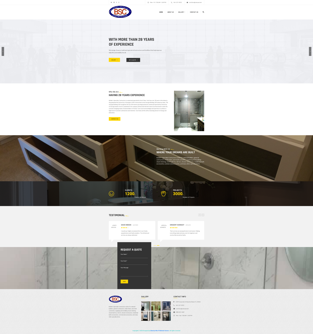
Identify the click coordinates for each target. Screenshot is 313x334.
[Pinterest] (114, 2)
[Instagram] (118, 2)
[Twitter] (111, 2)
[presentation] (199, 215)
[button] (155, 245)
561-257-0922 (177, 2)
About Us (170, 12)
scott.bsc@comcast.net (195, 2)
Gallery (181, 12)
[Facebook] (116, 2)
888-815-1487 (180, 312)
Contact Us (194, 12)
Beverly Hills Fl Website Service (160, 330)
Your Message (124, 267)
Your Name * (124, 254)
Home (161, 12)
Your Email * (124, 261)
